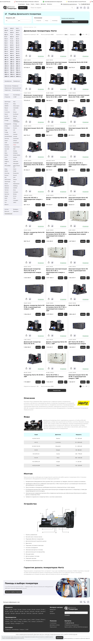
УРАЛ (14, 202)
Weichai (7, 185)
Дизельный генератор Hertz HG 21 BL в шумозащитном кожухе (32, 270)
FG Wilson (7, 128)
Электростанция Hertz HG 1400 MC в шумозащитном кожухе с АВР (56, 164)
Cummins (7, 112)
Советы (37, 4)
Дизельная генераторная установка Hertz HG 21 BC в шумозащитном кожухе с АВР (56, 235)
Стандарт (15, 200)
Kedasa (15, 151)
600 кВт (7, 613)
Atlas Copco (16, 105)
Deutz (6, 114)
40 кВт (29, 609)
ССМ (6, 200)
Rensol (15, 175)
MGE (6, 163)
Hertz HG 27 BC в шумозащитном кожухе (55, 375)
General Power (8, 136)
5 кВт (6, 609)
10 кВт (10, 609)
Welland (7, 187)
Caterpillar (15, 108)
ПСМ (14, 198)
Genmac (7, 138)
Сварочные (8, 90)
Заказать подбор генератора (13, 592)
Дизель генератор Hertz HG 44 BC (56, 198)
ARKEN (6, 105)
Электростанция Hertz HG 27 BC (33, 129)
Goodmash (16, 142)
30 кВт (24, 609)
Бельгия (7, 211)
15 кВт (15, 609)
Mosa (6, 169)
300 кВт (32, 611)
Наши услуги (53, 627)
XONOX (15, 187)
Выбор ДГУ (53, 609)
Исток (14, 196)
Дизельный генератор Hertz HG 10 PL (32, 342)
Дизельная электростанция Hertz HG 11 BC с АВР (56, 63)
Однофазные (8, 81)
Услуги (32, 4)
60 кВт (38, 609)
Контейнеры (16, 94)
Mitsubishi (15, 163)
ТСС (6, 202)
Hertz (14, 144)
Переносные (8, 88)
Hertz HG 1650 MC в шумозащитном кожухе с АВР (78, 164)
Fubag (6, 132)
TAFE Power (8, 179)
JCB (14, 149)
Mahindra (15, 161)
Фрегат (6, 204)
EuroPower (16, 126)
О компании (21, 4)
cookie (3, 638)
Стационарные (16, 90)
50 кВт (33, 609)
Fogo (6, 130)
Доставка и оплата (55, 625)
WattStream (16, 183)
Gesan (6, 140)
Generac (15, 134)
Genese (15, 136)
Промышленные (16, 88)
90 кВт (11, 611)
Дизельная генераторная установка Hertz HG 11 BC (33, 63)
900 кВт (23, 613)
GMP (6, 142)
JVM (6, 151)
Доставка (43, 4)
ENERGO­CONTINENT (16, 121)
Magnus (7, 161)
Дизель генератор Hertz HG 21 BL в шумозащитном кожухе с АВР (34, 307)
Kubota (15, 157)
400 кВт (37, 611)
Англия (6, 209)
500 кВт (43, 611)
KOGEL (6, 155)
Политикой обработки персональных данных (15, 638)
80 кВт (7, 611)
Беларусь (15, 209)
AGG (14, 101)
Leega (6, 159)
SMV (14, 177)
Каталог (22, 7)
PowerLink (16, 173)
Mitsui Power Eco (16, 166)
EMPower (7, 118)
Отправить (67, 615)
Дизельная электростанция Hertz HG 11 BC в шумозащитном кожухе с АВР (56, 271)
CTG (14, 110)
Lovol (14, 159)
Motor (14, 169)
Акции (27, 4)
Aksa (14, 103)
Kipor (6, 153)
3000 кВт (41, 613)
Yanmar (6, 190)
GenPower (16, 138)
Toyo (14, 181)
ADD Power (7, 101)
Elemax (15, 116)
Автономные (8, 86)
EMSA (14, 118)
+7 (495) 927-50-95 (85, 4)
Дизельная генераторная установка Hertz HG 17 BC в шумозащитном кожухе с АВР (56, 308)
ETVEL (6, 126)
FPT (14, 130)
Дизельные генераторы (28, 27)
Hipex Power (16, 146)
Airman (6, 103)
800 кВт (18, 613)
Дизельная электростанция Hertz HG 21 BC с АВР (56, 96)
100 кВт (16, 611)
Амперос (15, 192)
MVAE (14, 171)
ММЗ (6, 198)
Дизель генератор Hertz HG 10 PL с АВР (56, 342)
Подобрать (75, 21)
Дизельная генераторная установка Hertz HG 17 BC (33, 96)
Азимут (7, 192)
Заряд (6, 196)
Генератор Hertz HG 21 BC (78, 62)
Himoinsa (7, 146)
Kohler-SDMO (16, 155)
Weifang (15, 185)
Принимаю (60, 637)
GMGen (15, 140)
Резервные (15, 86)
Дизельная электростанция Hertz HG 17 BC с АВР (79, 96)
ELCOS (6, 116)
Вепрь (15, 194)
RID (6, 177)
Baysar (6, 108)
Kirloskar (15, 153)
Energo (6, 120)
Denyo (15, 112)
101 (86, 34)
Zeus (14, 190)
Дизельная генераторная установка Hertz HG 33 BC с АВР (34, 164)
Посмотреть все (8, 213)
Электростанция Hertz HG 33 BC (78, 129)
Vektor (6, 183)
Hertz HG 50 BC (74, 305)
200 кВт (27, 611)
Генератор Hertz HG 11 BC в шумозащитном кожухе (79, 233)
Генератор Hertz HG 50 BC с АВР (34, 375)
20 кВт (19, 609)
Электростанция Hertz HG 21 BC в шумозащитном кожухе (78, 199)
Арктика (7, 194)
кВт (6, 28)
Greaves (7, 144)
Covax (6, 110)
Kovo (6, 157)
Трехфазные (16, 81)
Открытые (7, 97)
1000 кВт (29, 613)
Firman (15, 128)
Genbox (7, 134)
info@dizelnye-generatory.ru (70, 4)
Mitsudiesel (7, 165)
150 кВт (21, 611)
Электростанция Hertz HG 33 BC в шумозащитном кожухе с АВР (78, 376)
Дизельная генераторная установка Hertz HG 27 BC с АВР (56, 129)
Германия (15, 211)
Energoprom (8, 123)
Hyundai (7, 149)
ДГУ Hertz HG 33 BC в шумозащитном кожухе (77, 342)
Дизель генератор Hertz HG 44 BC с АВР (34, 233)
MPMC (6, 171)
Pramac (6, 175)
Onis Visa (7, 173)
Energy (15, 123)
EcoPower (15, 114)
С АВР (14, 97)
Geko (14, 132)
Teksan (15, 179)
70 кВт (43, 609)
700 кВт (13, 613)
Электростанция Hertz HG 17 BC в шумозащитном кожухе (78, 270)
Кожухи (7, 94)
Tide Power (7, 181)
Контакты (49, 4)
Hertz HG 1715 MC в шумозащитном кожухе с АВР (33, 199)
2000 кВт (35, 613)
